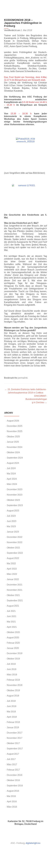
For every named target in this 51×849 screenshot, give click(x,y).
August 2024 (13, 463)
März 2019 (12, 674)
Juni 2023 (11, 521)
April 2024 (12, 479)
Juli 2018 (11, 701)
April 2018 (12, 717)
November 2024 (14, 447)
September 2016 (15, 785)
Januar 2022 (13, 579)
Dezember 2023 (14, 489)
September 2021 (15, 600)
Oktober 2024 (13, 452)
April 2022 (12, 569)
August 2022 (13, 558)
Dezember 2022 (14, 537)
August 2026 (13, 421)
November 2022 (14, 542)
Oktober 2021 (13, 595)
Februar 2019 (13, 680)
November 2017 (14, 738)
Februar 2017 (13, 770)
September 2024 (15, 458)
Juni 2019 (11, 669)
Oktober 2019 (13, 659)
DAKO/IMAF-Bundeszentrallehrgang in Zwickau (36, 399)
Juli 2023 (11, 516)
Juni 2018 (11, 706)
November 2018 (14, 685)
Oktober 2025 (13, 436)
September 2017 (15, 748)
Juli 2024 (11, 468)
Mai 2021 (11, 622)
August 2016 (13, 791)
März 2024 (12, 484)
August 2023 (13, 510)
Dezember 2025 (14, 426)
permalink (22, 378)
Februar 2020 (13, 643)
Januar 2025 (13, 442)
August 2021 (13, 606)
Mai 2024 (11, 473)
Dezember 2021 (14, 584)
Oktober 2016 (13, 780)
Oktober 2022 (13, 547)
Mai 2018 (11, 711)
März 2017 (12, 764)
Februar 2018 (13, 722)
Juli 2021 (11, 611)
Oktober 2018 (13, 690)
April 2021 (12, 627)
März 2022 (12, 574)
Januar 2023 (13, 532)
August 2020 (13, 637)
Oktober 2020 (13, 632)
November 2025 (14, 431)
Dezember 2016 (14, 775)
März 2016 (12, 807)
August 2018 (13, 696)
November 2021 (14, 590)
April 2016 (12, 801)
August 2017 (13, 754)
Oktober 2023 (13, 500)
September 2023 (15, 505)
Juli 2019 (11, 664)
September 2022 (15, 553)
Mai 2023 (11, 526)
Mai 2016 (11, 796)
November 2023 (14, 495)
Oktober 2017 (13, 743)
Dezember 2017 (14, 733)
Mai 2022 (11, 563)
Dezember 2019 (14, 653)
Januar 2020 (13, 648)
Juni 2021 (11, 616)
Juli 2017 (11, 759)
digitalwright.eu (33, 843)
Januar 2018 (13, 727)
